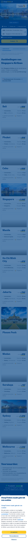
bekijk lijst (20, 519)
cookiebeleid (4, 514)
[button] (14, 539)
